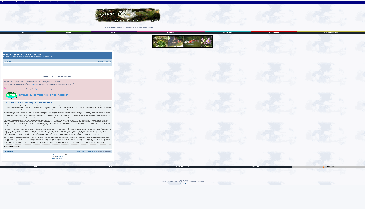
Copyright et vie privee (182, 183)
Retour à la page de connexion (12, 146)
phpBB (53, 154)
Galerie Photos (35, 84)
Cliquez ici (37, 89)
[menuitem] (14, 61)
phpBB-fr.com (60, 156)
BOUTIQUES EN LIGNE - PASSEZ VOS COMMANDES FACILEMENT (43, 95)
